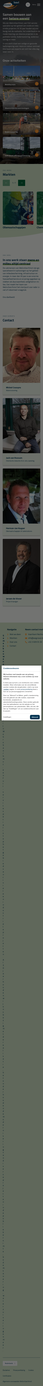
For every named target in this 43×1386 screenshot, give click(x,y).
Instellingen (7, 717)
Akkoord (35, 717)
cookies (6, 689)
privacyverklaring (27, 689)
